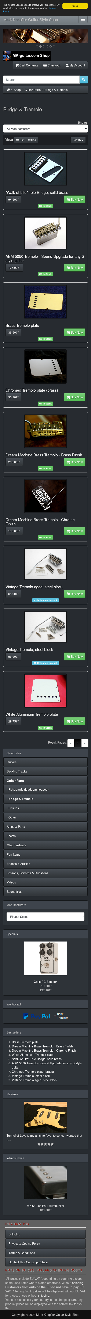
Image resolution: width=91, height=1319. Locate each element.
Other (11, 817)
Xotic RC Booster (45, 981)
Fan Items (13, 854)
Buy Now (76, 199)
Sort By (77, 140)
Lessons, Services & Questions (27, 873)
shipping (77, 1283)
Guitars (12, 762)
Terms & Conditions (22, 1253)
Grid (33, 140)
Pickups (13, 808)
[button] (9, 36)
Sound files (14, 891)
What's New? (15, 1158)
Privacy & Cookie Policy (24, 1243)
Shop (17, 90)
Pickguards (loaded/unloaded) (28, 789)
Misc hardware (16, 845)
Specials (12, 934)
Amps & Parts (16, 826)
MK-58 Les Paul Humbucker (45, 1206)
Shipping (14, 1234)
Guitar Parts (33, 90)
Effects (11, 836)
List (21, 140)
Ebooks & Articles (18, 864)
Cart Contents (28, 65)
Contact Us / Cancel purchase (29, 1262)
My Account (77, 65)
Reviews (12, 1094)
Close (75, 5)
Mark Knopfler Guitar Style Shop (30, 19)
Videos (11, 882)
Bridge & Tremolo (56, 90)
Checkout (53, 65)
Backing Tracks (17, 771)
